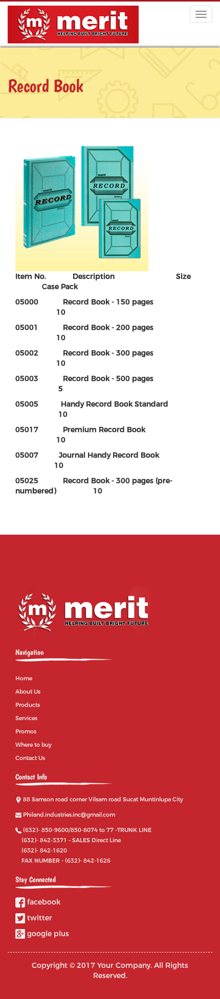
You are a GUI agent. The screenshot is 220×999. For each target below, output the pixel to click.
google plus (47, 933)
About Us (27, 691)
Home (23, 678)
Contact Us (30, 758)
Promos (25, 731)
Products (27, 704)
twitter (38, 917)
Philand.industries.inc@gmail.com (69, 814)
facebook (42, 902)
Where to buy (33, 744)
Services (26, 718)
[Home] (73, 24)
